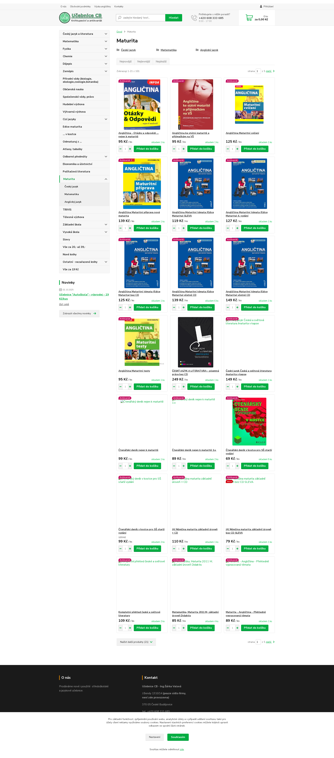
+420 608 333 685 (211, 18)
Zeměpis (68, 71)
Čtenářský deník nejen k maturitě (138, 450)
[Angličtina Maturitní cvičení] (249, 104)
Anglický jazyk (73, 202)
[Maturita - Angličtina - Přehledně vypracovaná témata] (249, 583)
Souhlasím (178, 737)
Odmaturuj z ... (72, 141)
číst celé (64, 304)
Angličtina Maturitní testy (134, 370)
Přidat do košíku (147, 149)
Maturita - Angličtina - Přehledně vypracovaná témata (246, 613)
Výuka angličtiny (102, 6)
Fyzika (67, 49)
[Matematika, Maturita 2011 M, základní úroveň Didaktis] (195, 583)
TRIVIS (67, 209)
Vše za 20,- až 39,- (74, 247)
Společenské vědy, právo (78, 97)
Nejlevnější (143, 61)
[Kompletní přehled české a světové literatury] (142, 583)
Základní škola (72, 224)
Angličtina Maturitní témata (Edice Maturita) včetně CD (193, 293)
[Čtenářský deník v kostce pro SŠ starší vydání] (249, 421)
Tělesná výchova (73, 217)
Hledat (173, 18)
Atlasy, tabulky (72, 149)
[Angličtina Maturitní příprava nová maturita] (142, 184)
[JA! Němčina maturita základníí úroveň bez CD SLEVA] (249, 501)
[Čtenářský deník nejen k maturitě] (142, 421)
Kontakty (118, 6)
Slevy (66, 239)
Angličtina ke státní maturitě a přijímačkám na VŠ (190, 134)
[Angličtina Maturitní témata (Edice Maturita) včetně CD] (195, 263)
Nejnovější (126, 61)
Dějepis (67, 64)
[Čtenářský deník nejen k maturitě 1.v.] (195, 421)
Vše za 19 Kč (71, 269)
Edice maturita (72, 126)
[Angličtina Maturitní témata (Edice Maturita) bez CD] (142, 263)
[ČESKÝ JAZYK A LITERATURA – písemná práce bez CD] (195, 342)
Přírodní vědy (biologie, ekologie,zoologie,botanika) (80, 80)
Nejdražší (161, 61)
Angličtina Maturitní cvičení (242, 133)
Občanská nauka (73, 89)
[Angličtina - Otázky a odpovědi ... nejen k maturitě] (142, 104)
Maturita (69, 179)
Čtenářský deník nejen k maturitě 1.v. (194, 450)
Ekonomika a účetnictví (77, 164)
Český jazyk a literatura (78, 34)
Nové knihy (70, 254)
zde (182, 749)
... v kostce (69, 134)
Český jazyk (71, 186)
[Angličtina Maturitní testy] (142, 342)
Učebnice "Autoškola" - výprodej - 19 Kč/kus (84, 297)
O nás (63, 6)
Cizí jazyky (69, 119)
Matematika (71, 41)
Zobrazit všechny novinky (77, 313)
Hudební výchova (73, 104)
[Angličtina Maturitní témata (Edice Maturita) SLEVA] (195, 184)
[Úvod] (86, 17)
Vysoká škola (71, 232)
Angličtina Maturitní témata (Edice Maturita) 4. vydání (247, 214)
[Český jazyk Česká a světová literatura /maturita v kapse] (249, 342)
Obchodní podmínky (80, 6)
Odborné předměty (75, 156)
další (269, 71)
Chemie (67, 56)
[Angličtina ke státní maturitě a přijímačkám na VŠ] (195, 104)
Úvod (119, 31)
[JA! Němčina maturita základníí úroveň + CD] (195, 501)
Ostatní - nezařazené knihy (80, 262)
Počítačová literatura (76, 171)
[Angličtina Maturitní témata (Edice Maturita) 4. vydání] (249, 184)
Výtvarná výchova (74, 112)
